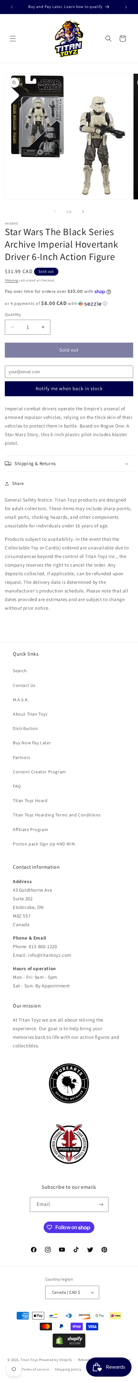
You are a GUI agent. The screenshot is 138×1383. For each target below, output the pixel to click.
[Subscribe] (101, 1204)
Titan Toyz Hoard (30, 800)
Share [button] (18, 483)
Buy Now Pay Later (32, 743)
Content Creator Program (39, 772)
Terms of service (35, 1369)
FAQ (17, 786)
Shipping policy (68, 1369)
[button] (13, 39)
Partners (21, 757)
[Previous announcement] (12, 7)
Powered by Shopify (55, 1359)
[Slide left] (55, 211)
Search (20, 670)
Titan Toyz (29, 1359)
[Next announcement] (126, 7)
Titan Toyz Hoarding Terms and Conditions (57, 815)
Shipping (11, 280)
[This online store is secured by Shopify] (69, 1346)
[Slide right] (83, 211)
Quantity (13, 314)
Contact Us (24, 685)
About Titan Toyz (30, 714)
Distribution (25, 728)
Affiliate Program (30, 829)
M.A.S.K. (21, 700)
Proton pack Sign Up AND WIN (44, 844)
